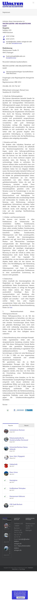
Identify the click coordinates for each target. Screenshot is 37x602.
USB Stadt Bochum (16, 506)
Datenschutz (14, 570)
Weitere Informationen (21, 596)
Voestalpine (13, 482)
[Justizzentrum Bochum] (6, 431)
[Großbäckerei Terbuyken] (6, 490)
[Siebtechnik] (6, 466)
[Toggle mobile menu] (33, 3)
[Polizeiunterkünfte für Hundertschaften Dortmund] (6, 439)
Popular (10, 427)
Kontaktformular (17, 43)
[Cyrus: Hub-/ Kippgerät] (6, 458)
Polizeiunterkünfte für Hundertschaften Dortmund (19, 440)
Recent (26, 427)
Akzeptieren (21, 597)
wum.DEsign (22, 570)
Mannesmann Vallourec (17, 498)
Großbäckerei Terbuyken (18, 490)
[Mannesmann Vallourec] (6, 498)
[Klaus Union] (6, 474)
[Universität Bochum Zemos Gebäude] (6, 449)
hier (11, 307)
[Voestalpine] (6, 482)
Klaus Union (14, 474)
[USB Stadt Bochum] (6, 506)
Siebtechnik (13, 466)
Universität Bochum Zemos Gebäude (19, 449)
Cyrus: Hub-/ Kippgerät (17, 458)
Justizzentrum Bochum (17, 431)
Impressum (30, 569)
